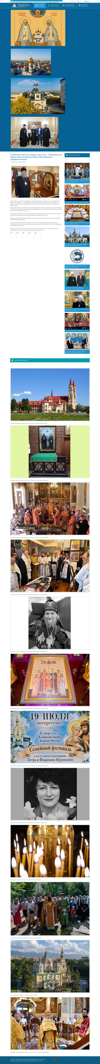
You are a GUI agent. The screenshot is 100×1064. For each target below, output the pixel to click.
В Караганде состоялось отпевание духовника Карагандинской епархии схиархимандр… (29, 594)
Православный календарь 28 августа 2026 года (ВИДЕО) (77, 202)
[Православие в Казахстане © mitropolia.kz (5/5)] (38, 235)
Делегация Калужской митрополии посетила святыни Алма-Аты (24, 995)
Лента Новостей (74, 155)
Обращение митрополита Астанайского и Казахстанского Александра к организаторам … (77, 310)
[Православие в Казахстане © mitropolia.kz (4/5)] (32, 235)
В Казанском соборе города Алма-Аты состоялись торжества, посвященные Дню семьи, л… (30, 765)
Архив (87, 1)
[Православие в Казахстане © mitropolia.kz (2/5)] (19, 235)
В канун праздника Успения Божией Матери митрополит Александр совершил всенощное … (77, 223)
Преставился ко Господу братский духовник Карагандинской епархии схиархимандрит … (29, 651)
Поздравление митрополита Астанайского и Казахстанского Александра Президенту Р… (74, 288)
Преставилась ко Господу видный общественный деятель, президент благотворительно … (29, 822)
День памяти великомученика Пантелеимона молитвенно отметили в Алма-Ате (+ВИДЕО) (29, 537)
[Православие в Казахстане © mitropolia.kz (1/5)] (13, 235)
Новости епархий (22, 161)
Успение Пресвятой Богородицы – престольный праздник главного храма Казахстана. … (77, 181)
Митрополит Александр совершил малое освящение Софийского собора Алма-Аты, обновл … (76, 245)
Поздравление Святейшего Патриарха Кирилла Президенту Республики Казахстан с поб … (75, 352)
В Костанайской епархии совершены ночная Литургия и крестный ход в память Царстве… (30, 708)
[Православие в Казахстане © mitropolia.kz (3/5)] (26, 235)
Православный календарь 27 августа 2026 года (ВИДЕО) (77, 330)
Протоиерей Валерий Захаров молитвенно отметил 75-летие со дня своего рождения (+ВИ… (30, 1052)
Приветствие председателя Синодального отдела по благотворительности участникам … (75, 266)
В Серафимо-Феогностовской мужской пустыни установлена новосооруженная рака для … (30, 480)
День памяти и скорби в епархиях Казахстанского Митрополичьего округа (26, 879)
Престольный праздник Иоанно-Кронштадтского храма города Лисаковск (26, 937)
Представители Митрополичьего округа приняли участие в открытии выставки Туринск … (29, 423)
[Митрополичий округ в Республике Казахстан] (21, 5)
